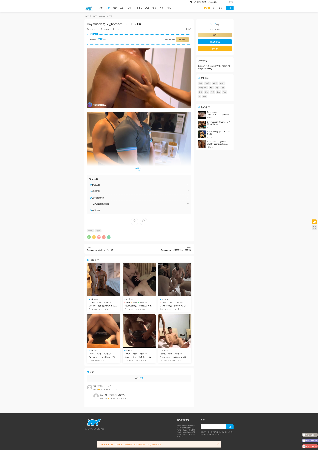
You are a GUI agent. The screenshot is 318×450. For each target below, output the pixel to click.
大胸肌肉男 (107, 302)
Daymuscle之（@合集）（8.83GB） (138, 357)
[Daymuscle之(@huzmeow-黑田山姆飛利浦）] (202, 125)
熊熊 (222, 88)
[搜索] (214, 8)
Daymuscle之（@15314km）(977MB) (176, 250)
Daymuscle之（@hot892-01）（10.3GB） (174, 305)
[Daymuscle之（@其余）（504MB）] (103, 331)
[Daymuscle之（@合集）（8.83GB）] (139, 331)
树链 (169, 8)
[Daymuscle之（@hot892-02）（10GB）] (139, 279)
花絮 (218, 92)
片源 (108, 8)
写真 (115, 8)
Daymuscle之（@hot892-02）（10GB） (138, 305)
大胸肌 (99, 302)
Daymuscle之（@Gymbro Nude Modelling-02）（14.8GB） (174, 357)
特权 (147, 8)
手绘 (212, 92)
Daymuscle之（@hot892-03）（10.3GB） (103, 305)
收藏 (216, 48)
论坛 (154, 8)
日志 (162, 8)
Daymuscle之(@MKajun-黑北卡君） (101, 250)
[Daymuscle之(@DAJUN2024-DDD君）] (202, 134)
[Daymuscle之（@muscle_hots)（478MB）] (202, 115)
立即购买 (216, 42)
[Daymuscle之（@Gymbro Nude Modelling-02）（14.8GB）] (174, 331)
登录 (141, 378)
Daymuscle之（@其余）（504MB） (103, 357)
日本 (224, 92)
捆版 (211, 88)
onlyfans (107, 29)
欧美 (204, 97)
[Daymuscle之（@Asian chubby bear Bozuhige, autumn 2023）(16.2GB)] (202, 144)
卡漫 (129, 8)
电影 (122, 8)
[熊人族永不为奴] (88, 8)
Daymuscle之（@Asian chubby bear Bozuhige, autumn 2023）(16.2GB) (217, 143)
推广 (189, 29)
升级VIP (182, 39)
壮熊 (200, 92)
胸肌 (200, 83)
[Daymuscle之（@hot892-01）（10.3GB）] (174, 279)
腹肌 (217, 88)
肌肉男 (98, 231)
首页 (100, 8)
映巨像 (137, 8)
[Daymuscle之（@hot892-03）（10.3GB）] (103, 279)
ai (199, 97)
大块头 (90, 231)
